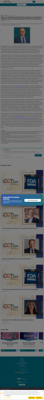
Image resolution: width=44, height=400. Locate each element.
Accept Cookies (31, 397)
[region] (22, 395)
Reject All (39, 397)
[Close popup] (41, 195)
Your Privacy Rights (7, 397)
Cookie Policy (8, 395)
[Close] (42, 391)
